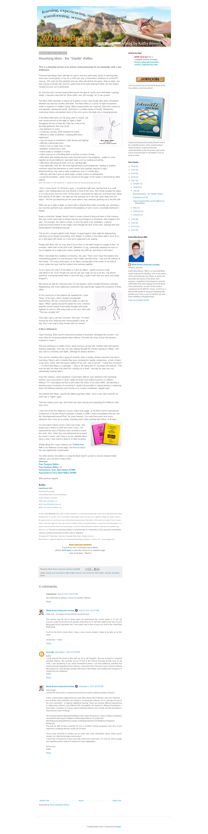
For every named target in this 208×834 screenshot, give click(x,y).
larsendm (50, 652)
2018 (133, 177)
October (136, 184)
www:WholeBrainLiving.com (52, 504)
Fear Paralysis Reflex (49, 464)
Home (80, 801)
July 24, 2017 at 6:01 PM (68, 594)
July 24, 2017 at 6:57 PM (89, 610)
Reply (48, 602)
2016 (133, 219)
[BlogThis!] (89, 569)
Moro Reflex (99, 573)
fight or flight (70, 573)
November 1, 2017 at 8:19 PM (67, 652)
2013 (133, 230)
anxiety (48, 573)
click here (66, 550)
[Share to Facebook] (95, 569)
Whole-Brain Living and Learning (60, 610)
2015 (133, 223)
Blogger (118, 827)
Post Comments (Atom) (59, 805)
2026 (133, 166)
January (136, 215)
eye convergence (58, 573)
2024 (133, 170)
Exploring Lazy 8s (140, 197)
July (135, 191)
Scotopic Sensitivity (112, 573)
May (135, 208)
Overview (43, 461)
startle (42, 575)
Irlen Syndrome (88, 573)
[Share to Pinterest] (98, 569)
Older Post (117, 801)
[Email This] (86, 569)
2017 (133, 181)
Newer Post (44, 801)
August (136, 187)
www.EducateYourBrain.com (53, 507)
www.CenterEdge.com (50, 501)
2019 (133, 173)
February (137, 211)
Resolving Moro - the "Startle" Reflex (148, 194)
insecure (79, 573)
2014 (133, 226)
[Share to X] (92, 569)
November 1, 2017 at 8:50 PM (91, 686)
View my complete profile (138, 300)
